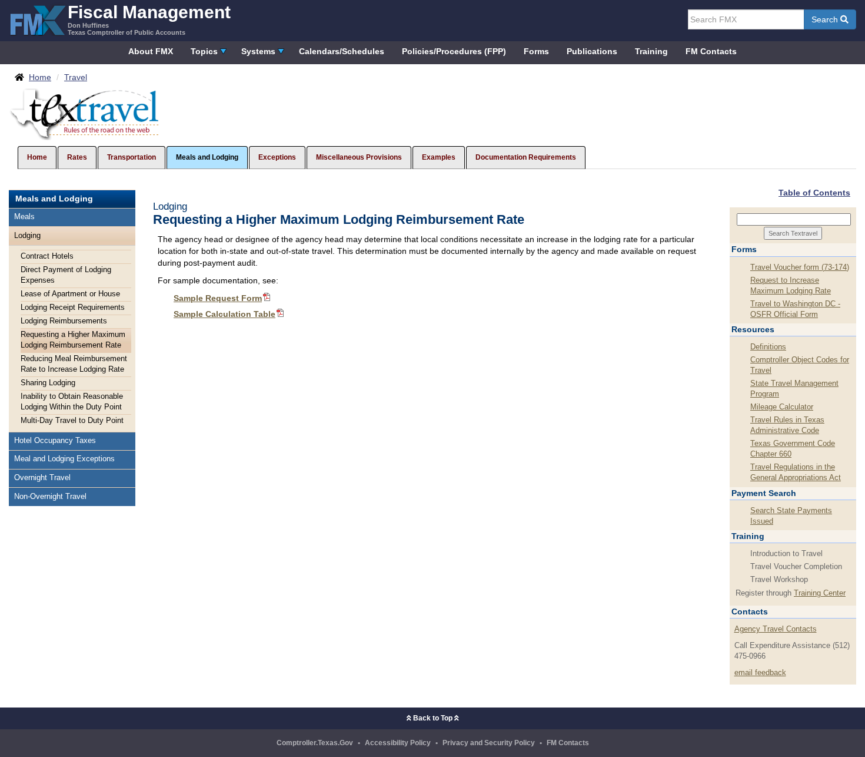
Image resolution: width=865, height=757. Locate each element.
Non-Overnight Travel (50, 496)
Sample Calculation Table (224, 314)
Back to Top (432, 718)
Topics (204, 51)
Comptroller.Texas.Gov (315, 743)
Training (651, 51)
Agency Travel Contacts (775, 629)
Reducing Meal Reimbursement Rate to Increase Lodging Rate (74, 364)
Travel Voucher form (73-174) (799, 267)
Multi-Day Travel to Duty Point (72, 420)
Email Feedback (760, 673)
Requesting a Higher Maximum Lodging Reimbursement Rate (73, 339)
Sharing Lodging (48, 383)
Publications (592, 51)
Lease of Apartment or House (70, 294)
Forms (536, 51)
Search (825, 19)
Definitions (768, 347)
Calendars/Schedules (341, 51)
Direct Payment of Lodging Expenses (66, 275)
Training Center (820, 593)
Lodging (27, 236)
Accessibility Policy (398, 743)
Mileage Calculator (781, 407)
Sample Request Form (218, 298)
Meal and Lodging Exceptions (64, 459)
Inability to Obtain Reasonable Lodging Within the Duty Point (72, 401)
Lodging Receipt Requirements (73, 307)
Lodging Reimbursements (64, 321)
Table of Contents (814, 192)
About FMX (150, 51)
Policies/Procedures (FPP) (454, 51)
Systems (258, 51)
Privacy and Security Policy (489, 743)
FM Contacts (711, 51)
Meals (24, 217)
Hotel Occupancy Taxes (55, 441)
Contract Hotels (47, 256)
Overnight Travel (42, 478)
